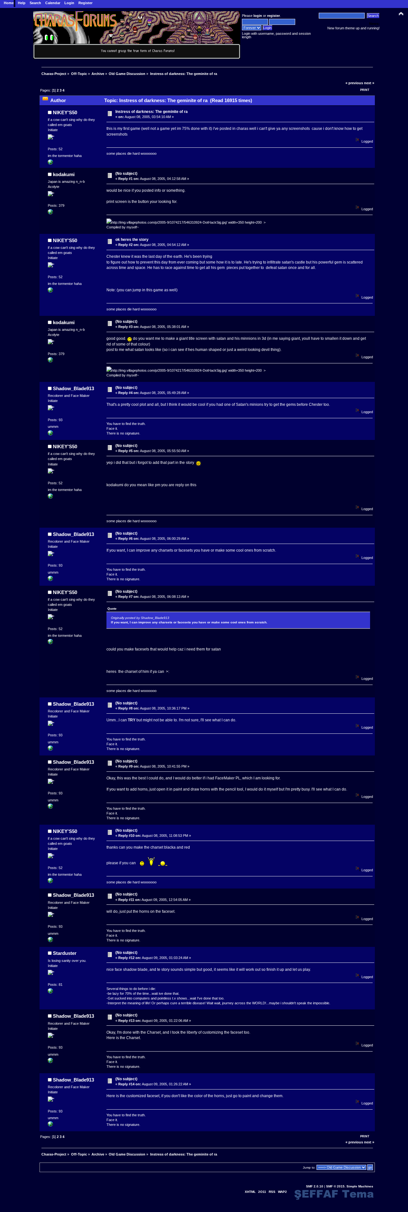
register (273, 16)
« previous (354, 83)
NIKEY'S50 (65, 112)
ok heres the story (132, 239)
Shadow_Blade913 (73, 388)
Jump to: (309, 1167)
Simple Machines (359, 1186)
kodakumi (64, 174)
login (257, 16)
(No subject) (126, 173)
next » (369, 83)
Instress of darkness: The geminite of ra (151, 111)
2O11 (262, 1191)
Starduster (64, 953)
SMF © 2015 (335, 1186)
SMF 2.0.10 (314, 1186)
